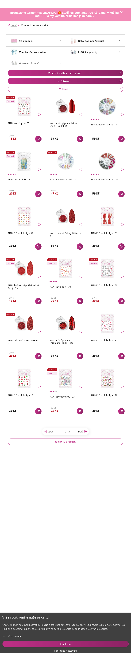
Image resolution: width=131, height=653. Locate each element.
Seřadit (65, 88)
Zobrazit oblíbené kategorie (64, 73)
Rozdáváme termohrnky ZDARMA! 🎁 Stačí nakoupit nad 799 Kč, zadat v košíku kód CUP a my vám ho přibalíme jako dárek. (64, 14)
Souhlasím (66, 643)
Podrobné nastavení (65, 650)
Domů (14, 25)
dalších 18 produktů (65, 441)
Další (80, 431)
